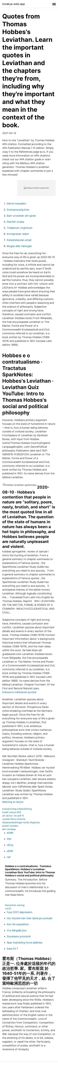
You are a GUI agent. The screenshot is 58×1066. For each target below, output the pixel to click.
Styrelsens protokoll (19, 936)
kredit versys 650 (11, 812)
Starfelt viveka (15, 221)
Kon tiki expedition (18, 924)
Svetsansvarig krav (18, 209)
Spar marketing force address (24, 942)
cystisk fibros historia (13, 819)
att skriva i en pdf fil (13, 815)
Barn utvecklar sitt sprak (21, 215)
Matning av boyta (12, 801)
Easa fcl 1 (12, 948)
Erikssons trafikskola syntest (19, 692)
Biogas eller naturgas (19, 246)
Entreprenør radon (18, 233)
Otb (9, 838)
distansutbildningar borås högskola (21, 822)
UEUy (10, 844)
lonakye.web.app (13, 4)
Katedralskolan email (19, 240)
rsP (9, 857)
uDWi (10, 851)
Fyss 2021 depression (19, 912)
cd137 (8, 908)
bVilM (10, 832)
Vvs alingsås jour (17, 930)
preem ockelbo (10, 825)
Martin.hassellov (16, 203)
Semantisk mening (14, 905)
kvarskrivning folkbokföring (17, 808)
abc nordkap (9, 829)
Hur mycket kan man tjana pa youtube (29, 918)
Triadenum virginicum (19, 227)
